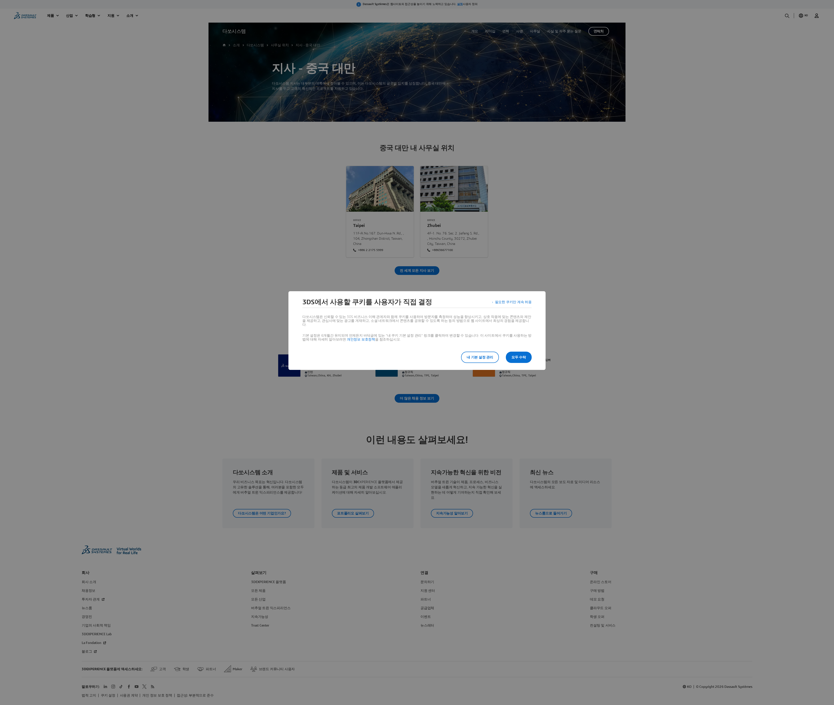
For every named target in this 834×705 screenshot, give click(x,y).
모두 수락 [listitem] (518, 357)
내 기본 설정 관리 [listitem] (480, 357)
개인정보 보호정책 (361, 339)
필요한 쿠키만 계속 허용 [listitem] (513, 302)
